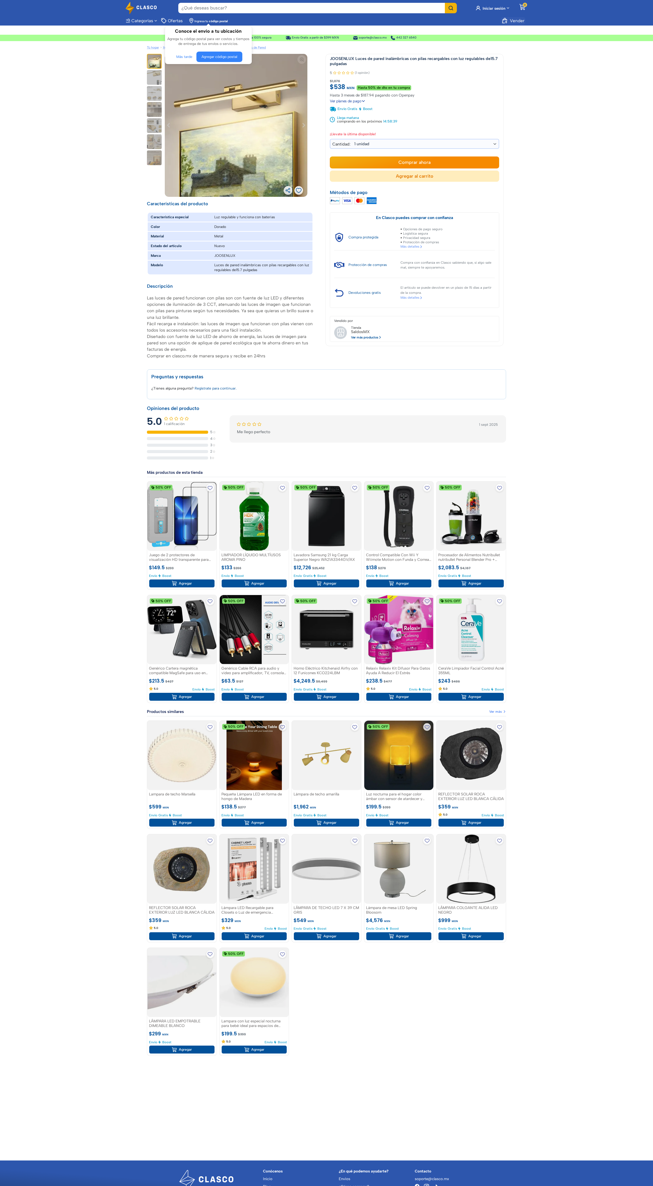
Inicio (267, 1179)
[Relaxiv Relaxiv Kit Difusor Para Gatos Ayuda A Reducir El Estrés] (399, 629)
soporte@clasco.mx (373, 37)
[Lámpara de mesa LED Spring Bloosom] (399, 869)
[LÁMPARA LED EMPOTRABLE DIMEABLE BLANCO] (182, 982)
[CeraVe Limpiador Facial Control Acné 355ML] (471, 629)
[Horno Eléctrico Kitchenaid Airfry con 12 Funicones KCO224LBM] (326, 629)
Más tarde (184, 57)
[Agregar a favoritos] (210, 488)
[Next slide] (303, 125)
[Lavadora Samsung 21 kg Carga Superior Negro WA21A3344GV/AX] (326, 516)
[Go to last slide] (169, 125)
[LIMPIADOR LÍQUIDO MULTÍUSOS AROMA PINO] (254, 516)
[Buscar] (451, 8)
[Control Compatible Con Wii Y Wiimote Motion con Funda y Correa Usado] (399, 516)
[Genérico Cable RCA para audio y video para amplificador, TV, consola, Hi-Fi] (254, 629)
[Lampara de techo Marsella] (182, 755)
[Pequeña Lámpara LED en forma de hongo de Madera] (254, 755)
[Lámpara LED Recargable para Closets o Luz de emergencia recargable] (254, 869)
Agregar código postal (219, 57)
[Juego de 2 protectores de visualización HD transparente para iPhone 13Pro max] (182, 516)
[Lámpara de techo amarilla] (326, 755)
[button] (154, 61)
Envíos (344, 1179)
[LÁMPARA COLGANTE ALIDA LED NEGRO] (471, 869)
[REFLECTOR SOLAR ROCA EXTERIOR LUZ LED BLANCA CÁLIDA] (471, 755)
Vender (517, 20)
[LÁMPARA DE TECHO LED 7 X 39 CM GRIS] (326, 869)
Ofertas (175, 20)
